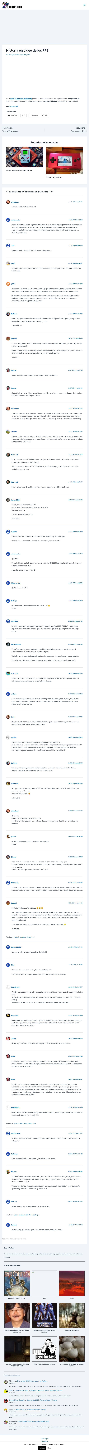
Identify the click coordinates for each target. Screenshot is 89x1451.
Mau (10, 1391)
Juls (12, 245)
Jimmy (13, 1038)
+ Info (49, 1448)
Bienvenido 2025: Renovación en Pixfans (32, 1381)
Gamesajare (13, 106)
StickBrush (15, 987)
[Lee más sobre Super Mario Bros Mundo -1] (24, 157)
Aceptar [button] (42, 1448)
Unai (13, 263)
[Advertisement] (44, 26)
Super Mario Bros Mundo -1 (19, 170)
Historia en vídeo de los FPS (24, 937)
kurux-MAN (15, 500)
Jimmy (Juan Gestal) (16, 1400)
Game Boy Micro (53, 177)
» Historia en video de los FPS (25, 1123)
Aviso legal (44, 1439)
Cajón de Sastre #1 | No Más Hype (26, 1215)
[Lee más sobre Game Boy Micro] (64, 160)
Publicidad (44, 1441)
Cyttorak (14, 1154)
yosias (13, 836)
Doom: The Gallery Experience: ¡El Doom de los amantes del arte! (38, 1391)
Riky (12, 965)
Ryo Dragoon (16, 644)
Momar (13, 1172)
